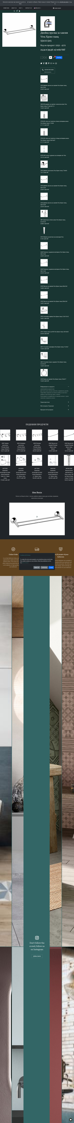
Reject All (36, 567)
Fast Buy (59, 57)
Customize (44, 567)
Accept (51, 567)
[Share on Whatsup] (56, 63)
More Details (25, 562)
